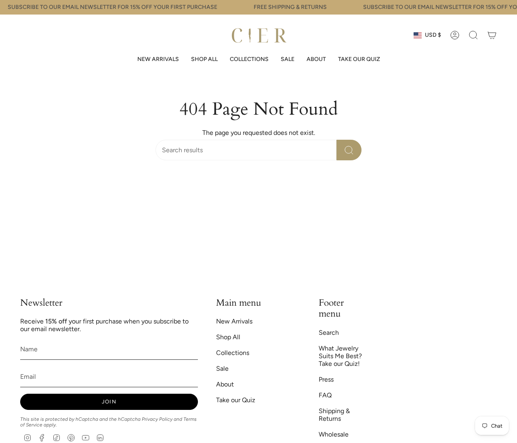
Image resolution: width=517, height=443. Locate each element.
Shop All (228, 337)
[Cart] (492, 35)
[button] (204, 59)
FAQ (325, 395)
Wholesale (334, 434)
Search (329, 332)
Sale (222, 368)
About (225, 384)
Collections (232, 353)
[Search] (348, 150)
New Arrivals (234, 321)
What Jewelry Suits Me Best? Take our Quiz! (340, 355)
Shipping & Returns (334, 414)
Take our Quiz (235, 400)
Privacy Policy (157, 419)
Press (326, 379)
